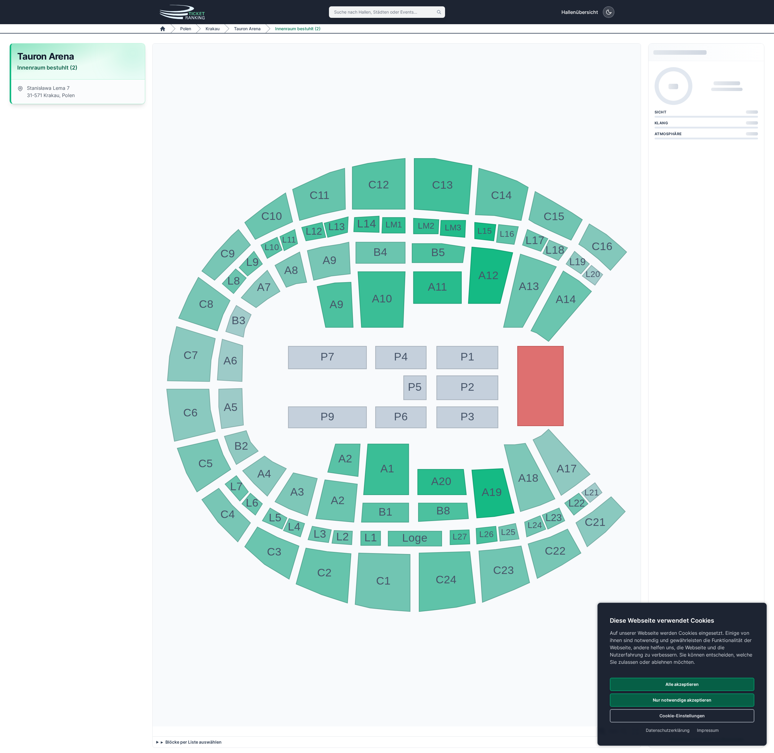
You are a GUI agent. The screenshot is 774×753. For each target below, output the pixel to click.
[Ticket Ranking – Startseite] (182, 12)
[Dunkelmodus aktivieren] (608, 12)
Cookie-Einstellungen (682, 715)
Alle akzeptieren (682, 684)
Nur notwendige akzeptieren (682, 699)
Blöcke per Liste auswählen (193, 742)
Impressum (708, 730)
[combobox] (387, 12)
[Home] (163, 29)
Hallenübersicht (579, 12)
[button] (386, 469)
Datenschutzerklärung (668, 730)
